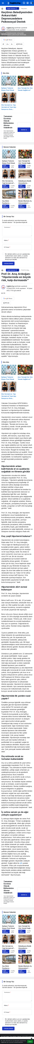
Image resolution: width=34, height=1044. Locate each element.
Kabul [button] (30, 1041)
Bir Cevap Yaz (9, 216)
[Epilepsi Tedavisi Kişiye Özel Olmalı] (8, 83)
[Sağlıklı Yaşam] (13, 3)
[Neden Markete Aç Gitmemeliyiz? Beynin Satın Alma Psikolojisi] (25, 199)
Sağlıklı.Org (10, 28)
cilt (21, 863)
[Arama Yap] (23, 2)
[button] (27, 2)
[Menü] (2, 2)
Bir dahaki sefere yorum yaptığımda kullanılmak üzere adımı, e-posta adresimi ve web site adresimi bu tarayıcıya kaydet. (17, 256)
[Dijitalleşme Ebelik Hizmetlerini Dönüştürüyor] (25, 179)
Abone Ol (24, 129)
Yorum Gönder (8, 263)
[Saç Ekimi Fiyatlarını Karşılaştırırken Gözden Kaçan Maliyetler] (9, 199)
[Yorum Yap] (3, 44)
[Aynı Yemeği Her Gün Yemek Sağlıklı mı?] (25, 83)
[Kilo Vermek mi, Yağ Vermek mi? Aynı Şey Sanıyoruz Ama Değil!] (8, 101)
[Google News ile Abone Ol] (7, 39)
